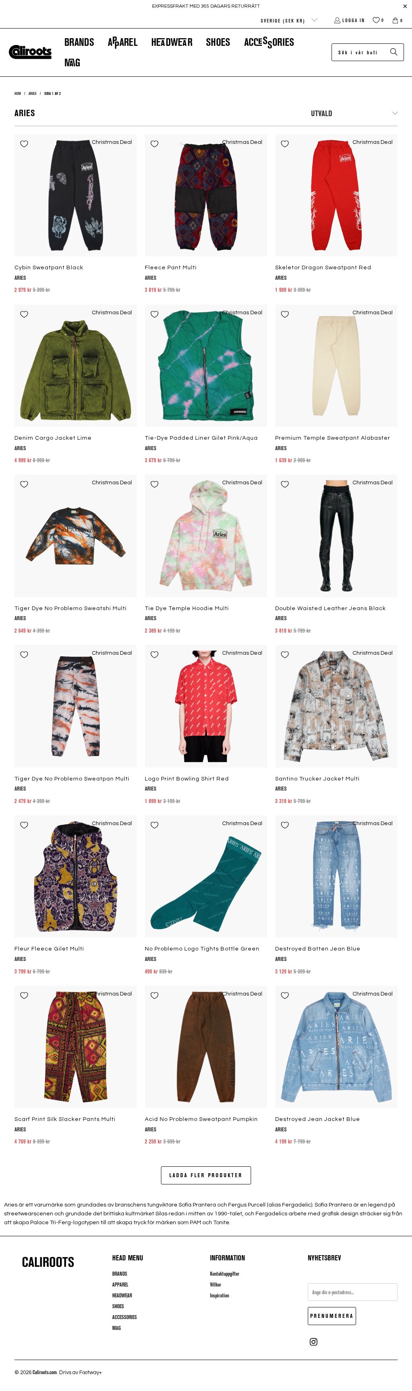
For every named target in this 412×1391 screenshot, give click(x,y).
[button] (79, 42)
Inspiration (219, 1295)
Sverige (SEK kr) (284, 20)
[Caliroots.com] (30, 52)
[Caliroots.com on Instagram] (314, 1342)
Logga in (353, 20)
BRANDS (119, 1273)
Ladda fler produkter (206, 1175)
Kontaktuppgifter (224, 1273)
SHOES (118, 1306)
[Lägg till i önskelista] (24, 144)
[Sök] (394, 52)
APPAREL (120, 1284)
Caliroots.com (45, 1372)
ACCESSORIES (124, 1317)
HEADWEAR (122, 1295)
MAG (116, 1328)
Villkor (215, 1284)
